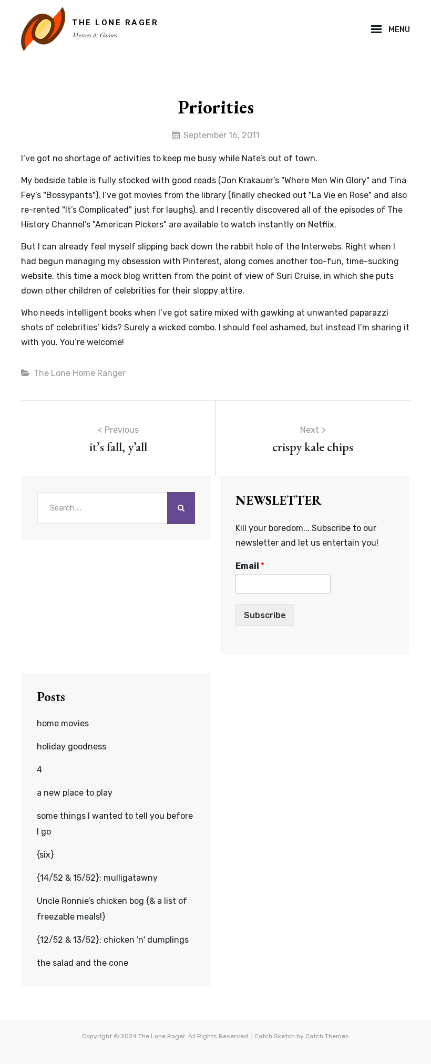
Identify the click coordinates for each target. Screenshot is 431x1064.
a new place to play (74, 793)
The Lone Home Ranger (80, 373)
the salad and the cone (82, 963)
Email (249, 566)
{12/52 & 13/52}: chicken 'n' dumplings (113, 940)
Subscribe (265, 615)
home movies (63, 723)
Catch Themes (327, 1036)
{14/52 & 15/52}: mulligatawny (97, 878)
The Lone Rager (115, 22)
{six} (45, 855)
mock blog (120, 276)
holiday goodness (71, 747)
